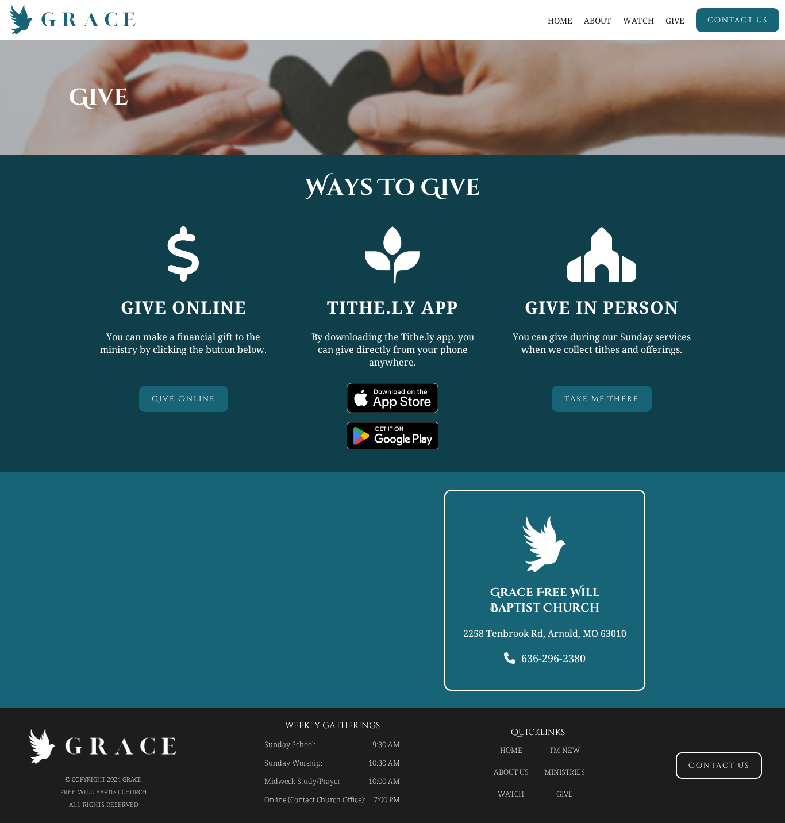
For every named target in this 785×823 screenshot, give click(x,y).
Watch (511, 794)
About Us (511, 772)
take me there (601, 399)
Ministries (564, 772)
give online (184, 399)
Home (560, 20)
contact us (737, 20)
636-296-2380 (553, 658)
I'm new (565, 750)
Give (674, 20)
